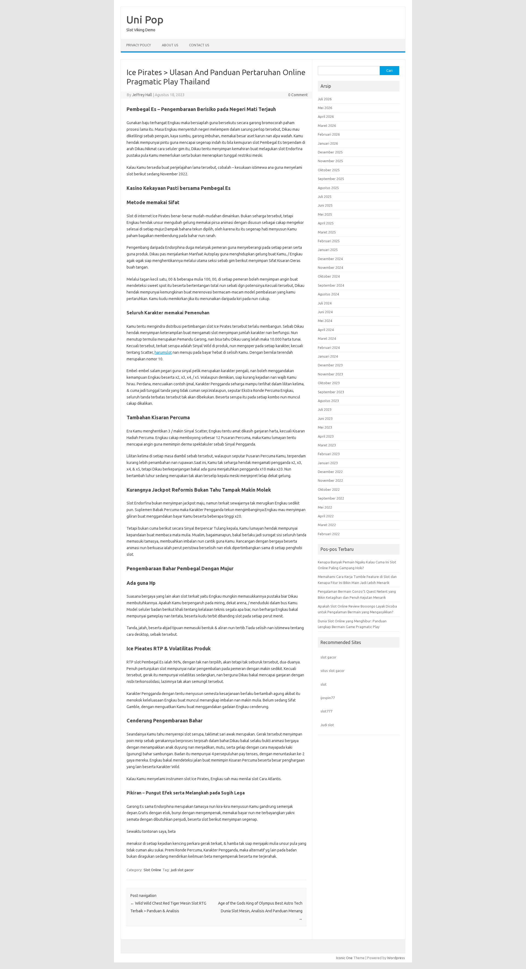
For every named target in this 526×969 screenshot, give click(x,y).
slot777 (326, 711)
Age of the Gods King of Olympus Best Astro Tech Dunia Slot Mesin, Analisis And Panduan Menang (260, 911)
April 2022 (326, 516)
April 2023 (326, 436)
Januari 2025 (328, 250)
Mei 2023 (325, 427)
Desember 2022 (330, 472)
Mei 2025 (325, 214)
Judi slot (327, 725)
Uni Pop (145, 19)
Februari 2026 (329, 134)
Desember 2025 (330, 152)
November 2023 (330, 374)
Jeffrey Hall (142, 95)
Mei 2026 (325, 108)
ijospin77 (328, 698)
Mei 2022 (325, 507)
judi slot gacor (182, 870)
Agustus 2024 (328, 294)
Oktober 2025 (329, 170)
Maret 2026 (327, 125)
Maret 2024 (327, 338)
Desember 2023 (330, 365)
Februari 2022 (329, 534)
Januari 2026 (328, 143)
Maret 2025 (327, 232)
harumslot (163, 352)
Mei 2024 (325, 321)
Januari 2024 (328, 356)
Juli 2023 (324, 409)
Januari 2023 (328, 463)
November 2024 (330, 267)
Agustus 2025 (328, 188)
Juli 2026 (324, 99)
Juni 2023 (325, 418)
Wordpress (396, 958)
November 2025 (330, 161)
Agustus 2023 (328, 401)
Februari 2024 (329, 347)
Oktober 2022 (329, 489)
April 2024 (326, 330)
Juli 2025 (324, 196)
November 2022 (330, 480)
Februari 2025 (329, 241)
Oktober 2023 (329, 383)
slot (324, 684)
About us (170, 45)
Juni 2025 (325, 205)
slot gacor (328, 657)
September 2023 (331, 392)
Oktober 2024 (329, 276)
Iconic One (344, 958)
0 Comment (298, 95)
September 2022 (331, 498)
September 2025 (331, 179)
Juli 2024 (324, 303)
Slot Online (152, 870)
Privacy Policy (138, 45)
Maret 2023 (327, 445)
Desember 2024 (330, 259)
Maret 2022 (327, 525)
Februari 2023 (329, 454)
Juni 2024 (325, 312)
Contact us (199, 45)
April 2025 (326, 223)
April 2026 (326, 116)
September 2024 (331, 285)
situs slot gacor (333, 670)
